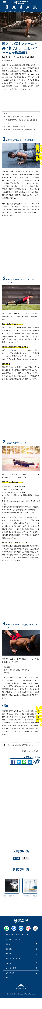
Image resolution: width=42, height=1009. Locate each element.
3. (7, 126)
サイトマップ (10, 977)
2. (7, 120)
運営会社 (8, 944)
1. (7, 116)
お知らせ (8, 963)
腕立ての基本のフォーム (16, 126)
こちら (31, 745)
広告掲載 (8, 949)
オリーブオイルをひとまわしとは (16, 935)
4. (7, 130)
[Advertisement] (21, 803)
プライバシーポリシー (13, 958)
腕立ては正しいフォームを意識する (20, 116)
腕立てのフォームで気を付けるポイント (21, 130)
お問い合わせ (10, 973)
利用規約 (8, 954)
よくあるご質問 (10, 968)
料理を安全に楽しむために (14, 939)
